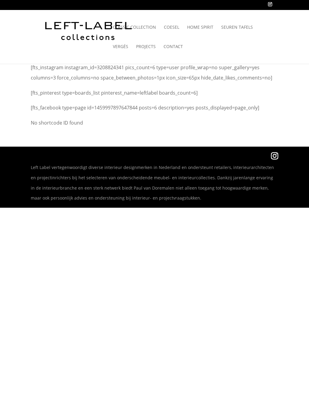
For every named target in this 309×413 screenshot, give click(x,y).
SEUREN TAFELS (237, 27)
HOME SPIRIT (200, 27)
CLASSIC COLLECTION (134, 27)
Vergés (120, 46)
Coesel (171, 27)
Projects (146, 46)
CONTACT (173, 46)
